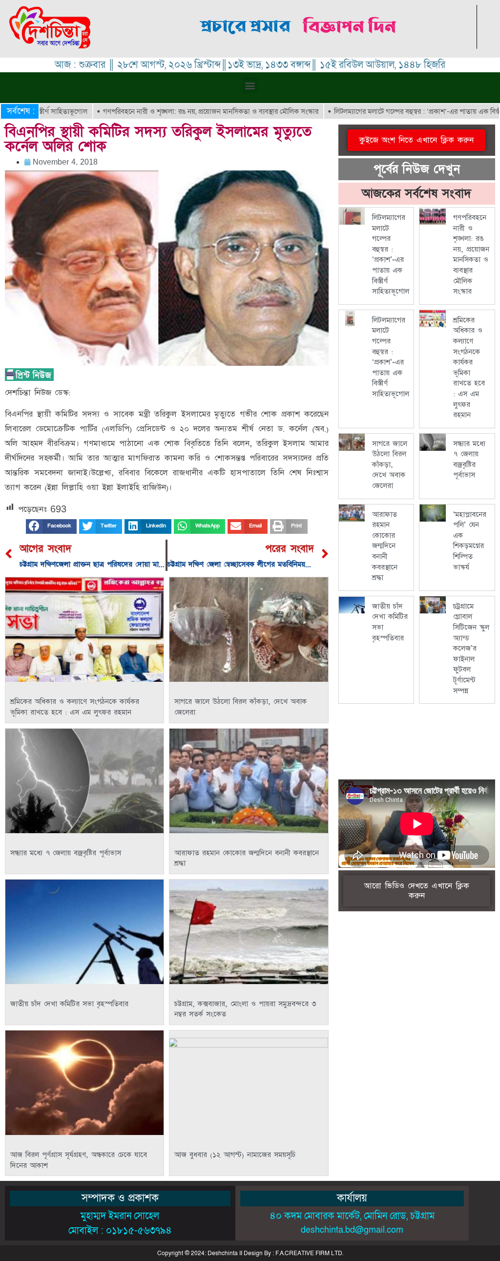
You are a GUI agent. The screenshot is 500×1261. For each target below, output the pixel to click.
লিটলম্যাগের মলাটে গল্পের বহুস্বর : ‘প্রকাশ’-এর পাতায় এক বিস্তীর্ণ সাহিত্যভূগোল (390, 254)
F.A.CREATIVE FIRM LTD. (309, 1253)
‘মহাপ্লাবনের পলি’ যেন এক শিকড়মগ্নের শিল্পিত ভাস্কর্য (469, 540)
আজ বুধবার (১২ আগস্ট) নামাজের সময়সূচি (234, 1155)
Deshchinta (223, 1253)
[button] (250, 85)
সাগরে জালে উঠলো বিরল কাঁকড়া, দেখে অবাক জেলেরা (389, 465)
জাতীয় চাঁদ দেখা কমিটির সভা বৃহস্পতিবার (69, 1004)
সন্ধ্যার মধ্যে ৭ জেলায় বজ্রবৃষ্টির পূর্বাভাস (65, 853)
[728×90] (299, 46)
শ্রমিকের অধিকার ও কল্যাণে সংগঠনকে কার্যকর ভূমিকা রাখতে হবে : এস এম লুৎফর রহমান (74, 706)
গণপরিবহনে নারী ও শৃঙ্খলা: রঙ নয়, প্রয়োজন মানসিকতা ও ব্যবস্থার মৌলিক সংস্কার (171, 111)
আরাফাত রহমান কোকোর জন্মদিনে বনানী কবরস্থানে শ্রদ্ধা (384, 546)
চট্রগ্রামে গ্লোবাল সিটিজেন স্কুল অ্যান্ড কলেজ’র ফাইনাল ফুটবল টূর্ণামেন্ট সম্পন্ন (471, 648)
